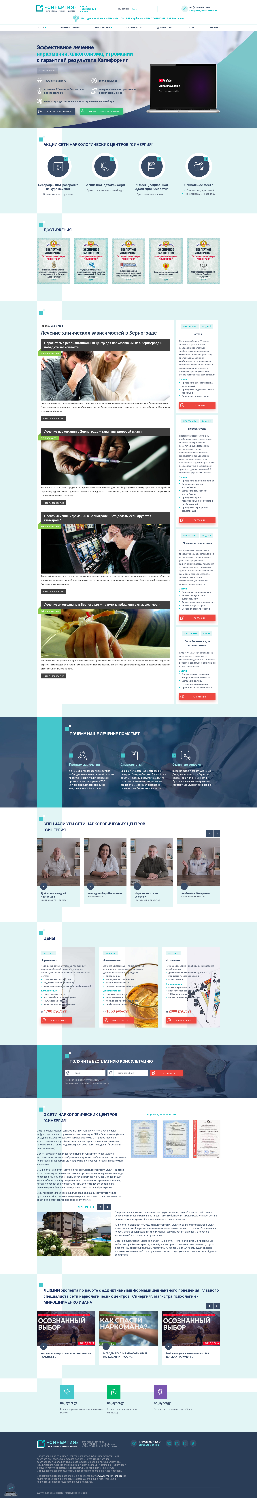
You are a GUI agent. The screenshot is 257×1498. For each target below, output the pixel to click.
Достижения (164, 28)
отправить (169, 1073)
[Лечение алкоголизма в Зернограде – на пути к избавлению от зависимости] (105, 633)
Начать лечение (58, 1020)
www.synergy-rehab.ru (110, 1475)
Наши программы (70, 28)
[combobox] (144, 9)
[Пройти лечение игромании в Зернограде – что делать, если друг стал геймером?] (105, 548)
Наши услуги (102, 28)
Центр (40, 28)
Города (45, 325)
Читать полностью (53, 418)
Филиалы (214, 28)
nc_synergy (68, 1403)
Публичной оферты (99, 1083)
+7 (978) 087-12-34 (199, 7)
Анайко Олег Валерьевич (195, 893)
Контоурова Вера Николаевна (105, 893)
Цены (191, 28)
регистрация (200, 697)
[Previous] (209, 833)
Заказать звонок (149, 1445)
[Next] (216, 833)
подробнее (200, 405)
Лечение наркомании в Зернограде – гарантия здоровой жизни (93, 432)
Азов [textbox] (134, 9)
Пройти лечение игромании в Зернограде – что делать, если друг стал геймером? (97, 518)
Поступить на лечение (58, 112)
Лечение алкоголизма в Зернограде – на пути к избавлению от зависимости (102, 605)
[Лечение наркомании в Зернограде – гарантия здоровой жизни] (105, 460)
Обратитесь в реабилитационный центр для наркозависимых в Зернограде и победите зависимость (103, 345)
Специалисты (133, 28)
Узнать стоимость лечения (104, 112)
